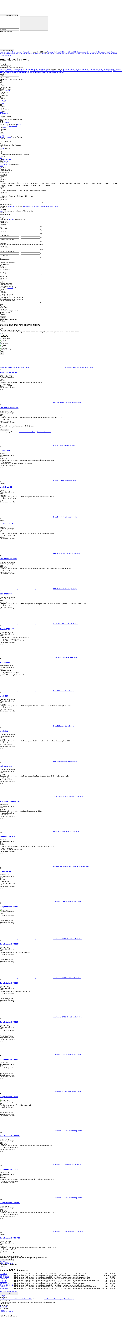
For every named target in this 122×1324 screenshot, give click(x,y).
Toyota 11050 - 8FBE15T (10, 801)
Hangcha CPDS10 (7, 836)
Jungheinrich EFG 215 (9, 1169)
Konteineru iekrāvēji (111, 53)
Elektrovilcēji (101, 53)
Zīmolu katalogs (69, 1299)
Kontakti (15, 1291)
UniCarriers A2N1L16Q (9, 408)
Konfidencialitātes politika (24, 1299)
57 (6, 1263)
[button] (61, 40)
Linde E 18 (3, 1282)
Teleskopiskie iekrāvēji (54, 52)
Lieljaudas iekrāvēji (28, 53)
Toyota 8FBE (4, 1288)
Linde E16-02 (5, 450)
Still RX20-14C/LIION (8, 559)
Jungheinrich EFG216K (9, 944)
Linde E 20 (3, 1280)
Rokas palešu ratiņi (6, 55)
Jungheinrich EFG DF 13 (10, 1238)
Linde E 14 (3, 1286)
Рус (3, 1296)
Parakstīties (4, 430)
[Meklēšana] (34, 23)
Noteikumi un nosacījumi (8, 1299)
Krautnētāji (94, 52)
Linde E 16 (3, 1278)
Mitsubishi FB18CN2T (9, 373)
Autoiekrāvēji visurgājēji (63, 53)
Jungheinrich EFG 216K (10, 1136)
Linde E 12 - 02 (6, 487)
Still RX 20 (3, 1274)
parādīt (3, 317)
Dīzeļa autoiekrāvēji (68, 52)
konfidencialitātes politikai (27, 432)
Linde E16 (4, 696)
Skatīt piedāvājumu (7, 1259)
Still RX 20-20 (4, 1275)
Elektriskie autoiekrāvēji (82, 52)
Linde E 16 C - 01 (7, 524)
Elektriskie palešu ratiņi (14, 53)
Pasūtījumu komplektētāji (88, 53)
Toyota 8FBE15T (7, 629)
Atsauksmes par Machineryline (53, 1299)
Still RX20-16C (6, 594)
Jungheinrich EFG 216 (7, 1285)
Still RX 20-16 (4, 1277)
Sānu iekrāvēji (75, 53)
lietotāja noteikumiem (44, 432)
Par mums (3, 1291)
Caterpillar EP (5, 871)
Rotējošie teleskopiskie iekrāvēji (45, 53)
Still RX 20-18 (4, 1283)
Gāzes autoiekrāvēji (104, 52)
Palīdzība (10, 1291)
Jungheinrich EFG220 (9, 906)
